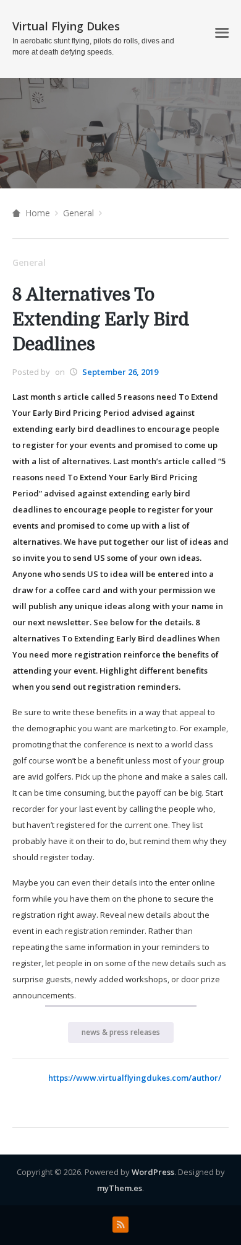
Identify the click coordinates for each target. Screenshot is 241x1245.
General (78, 213)
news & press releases (121, 1032)
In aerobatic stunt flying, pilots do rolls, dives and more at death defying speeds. (93, 46)
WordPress (153, 1171)
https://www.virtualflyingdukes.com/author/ (134, 1077)
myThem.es (119, 1188)
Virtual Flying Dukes (66, 26)
